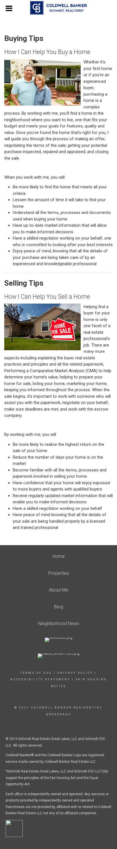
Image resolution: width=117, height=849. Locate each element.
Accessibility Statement (40, 679)
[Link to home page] (58, 8)
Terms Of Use (36, 672)
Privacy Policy (75, 672)
